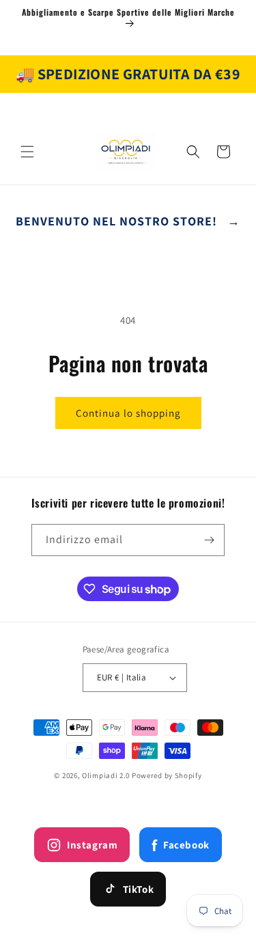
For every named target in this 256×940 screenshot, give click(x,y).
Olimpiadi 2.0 (106, 775)
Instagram (92, 844)
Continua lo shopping (128, 412)
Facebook (180, 845)
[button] (27, 152)
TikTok (138, 889)
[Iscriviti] (209, 540)
